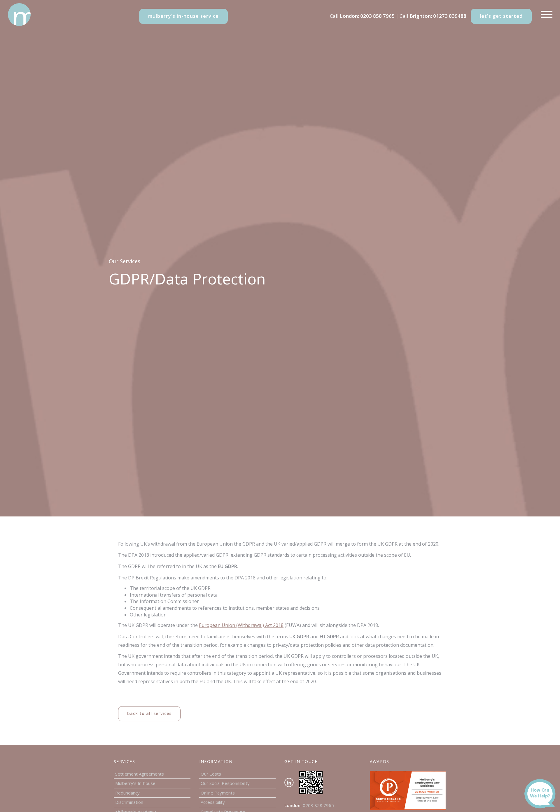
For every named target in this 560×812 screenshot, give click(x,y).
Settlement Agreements (139, 774)
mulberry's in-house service (183, 16)
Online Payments (218, 793)
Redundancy (127, 793)
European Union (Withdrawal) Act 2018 (241, 625)
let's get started (501, 16)
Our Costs (211, 774)
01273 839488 (449, 16)
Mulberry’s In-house (135, 783)
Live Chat (542, 795)
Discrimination (129, 802)
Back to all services (149, 713)
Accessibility (213, 802)
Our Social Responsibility (225, 783)
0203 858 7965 (377, 16)
